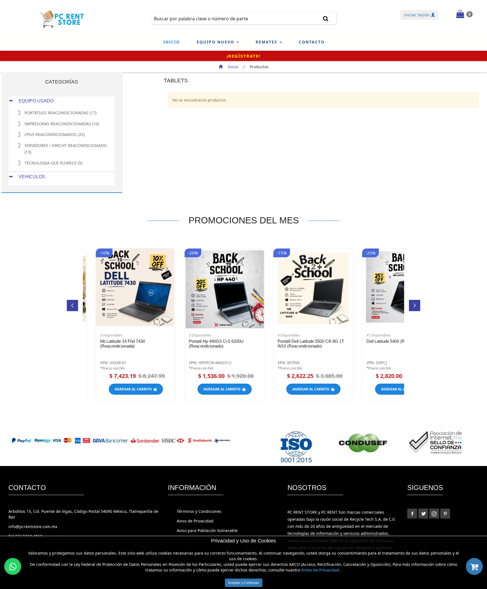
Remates (267, 42)
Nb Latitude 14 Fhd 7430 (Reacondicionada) (122, 343)
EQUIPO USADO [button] (35, 100)
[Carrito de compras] (474, 566)
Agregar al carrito (134, 389)
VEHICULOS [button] (31, 176)
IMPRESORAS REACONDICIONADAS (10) (62, 123)
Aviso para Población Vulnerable (207, 530)
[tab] (62, 101)
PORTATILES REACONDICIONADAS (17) (60, 112)
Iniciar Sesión (417, 14)
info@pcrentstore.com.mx (32, 526)
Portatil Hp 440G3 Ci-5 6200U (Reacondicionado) (216, 343)
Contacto (312, 42)
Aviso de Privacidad (195, 521)
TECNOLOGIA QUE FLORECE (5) (53, 163)
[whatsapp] (12, 566)
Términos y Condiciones (199, 511)
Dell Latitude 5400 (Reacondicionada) (400, 341)
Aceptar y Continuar (243, 582)
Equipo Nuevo (216, 42)
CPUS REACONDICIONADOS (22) (55, 134)
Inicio (171, 42)
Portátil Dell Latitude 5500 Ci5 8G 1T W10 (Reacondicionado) (311, 343)
